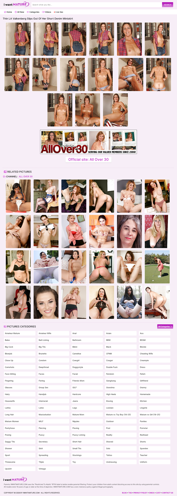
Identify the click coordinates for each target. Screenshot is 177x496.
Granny (143, 387)
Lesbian (109, 408)
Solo (108, 448)
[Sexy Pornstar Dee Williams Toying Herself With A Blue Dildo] (73, 231)
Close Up (9, 360)
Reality (109, 435)
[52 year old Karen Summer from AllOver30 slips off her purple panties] (73, 302)
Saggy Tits (10, 441)
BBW (108, 340)
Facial (75, 374)
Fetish (142, 374)
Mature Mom (78, 414)
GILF (74, 387)
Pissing (75, 428)
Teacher (143, 455)
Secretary (43, 441)
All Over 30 (25, 176)
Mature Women (12, 421)
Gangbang (111, 380)
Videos (47, 12)
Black (108, 347)
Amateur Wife (45, 333)
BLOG (124, 493)
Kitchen (143, 401)
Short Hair (76, 441)
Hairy (7, 394)
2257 (158, 493)
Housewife (10, 401)
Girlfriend (144, 380)
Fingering (9, 380)
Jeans (75, 401)
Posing (8, 435)
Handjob (42, 394)
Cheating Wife (146, 353)
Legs (74, 408)
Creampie (144, 360)
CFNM (109, 353)
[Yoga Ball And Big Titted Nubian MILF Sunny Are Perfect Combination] (18, 196)
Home (9, 12)
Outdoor (110, 421)
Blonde (143, 347)
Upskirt (8, 469)
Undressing (111, 462)
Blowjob (8, 353)
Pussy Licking (78, 435)
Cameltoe (76, 353)
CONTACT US (167, 493)
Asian (108, 333)
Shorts (143, 441)
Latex (41, 408)
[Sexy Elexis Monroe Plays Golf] (157, 266)
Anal (74, 333)
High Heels (111, 394)
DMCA (151, 493)
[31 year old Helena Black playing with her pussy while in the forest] (129, 302)
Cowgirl (75, 360)
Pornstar (144, 428)
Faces (41, 374)
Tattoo (109, 455)
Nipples (75, 421)
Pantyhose (10, 428)
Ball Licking (44, 340)
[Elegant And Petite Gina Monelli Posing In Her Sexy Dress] (129, 196)
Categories (34, 12)
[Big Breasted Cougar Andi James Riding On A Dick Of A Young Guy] (73, 196)
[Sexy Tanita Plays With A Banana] (101, 231)
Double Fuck (112, 367)
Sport (7, 455)
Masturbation (45, 414)
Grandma (110, 387)
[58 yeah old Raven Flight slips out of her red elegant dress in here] (18, 302)
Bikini (74, 347)
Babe (7, 340)
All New (20, 12)
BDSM (143, 340)
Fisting (42, 380)
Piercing (42, 428)
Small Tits (76, 448)
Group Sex (43, 387)
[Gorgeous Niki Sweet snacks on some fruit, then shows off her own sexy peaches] (46, 302)
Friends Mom (78, 380)
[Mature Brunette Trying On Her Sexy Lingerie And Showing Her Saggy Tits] (101, 302)
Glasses (8, 387)
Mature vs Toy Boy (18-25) (118, 414)
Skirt (41, 448)
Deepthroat (44, 367)
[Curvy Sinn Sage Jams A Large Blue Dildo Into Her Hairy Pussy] (73, 266)
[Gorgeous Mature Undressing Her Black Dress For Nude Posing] (157, 231)
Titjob (41, 462)
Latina (8, 408)
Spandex (144, 448)
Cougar (109, 360)
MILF (41, 421)
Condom (42, 360)
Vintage (42, 469)
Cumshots (9, 367)
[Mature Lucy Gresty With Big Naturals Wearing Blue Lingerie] (46, 196)
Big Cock (9, 347)
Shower (8, 448)
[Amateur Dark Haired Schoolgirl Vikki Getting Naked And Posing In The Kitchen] (46, 231)
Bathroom (76, 340)
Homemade (145, 394)
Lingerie (143, 408)
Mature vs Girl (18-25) (150, 414)
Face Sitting (10, 374)
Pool (108, 428)
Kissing (109, 401)
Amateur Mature (12, 333)
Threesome (10, 462)
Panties (143, 421)
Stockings (77, 455)
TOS (130, 493)
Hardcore (76, 394)
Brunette (42, 353)
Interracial (43, 401)
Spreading (43, 455)
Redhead (144, 435)
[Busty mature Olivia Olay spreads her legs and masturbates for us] (129, 231)
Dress (142, 367)
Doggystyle (77, 367)
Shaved (109, 441)
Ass (142, 333)
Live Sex (59, 12)
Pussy (41, 435)
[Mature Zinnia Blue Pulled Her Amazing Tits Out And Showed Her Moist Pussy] (157, 196)
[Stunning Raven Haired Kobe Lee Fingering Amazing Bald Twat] (18, 231)
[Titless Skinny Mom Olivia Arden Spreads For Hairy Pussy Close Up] (129, 266)
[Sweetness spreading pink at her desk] (157, 302)
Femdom (110, 374)
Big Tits (42, 347)
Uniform (143, 462)
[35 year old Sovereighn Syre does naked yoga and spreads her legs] (46, 266)
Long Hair (9, 414)
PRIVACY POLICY (140, 493)
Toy (74, 462)
